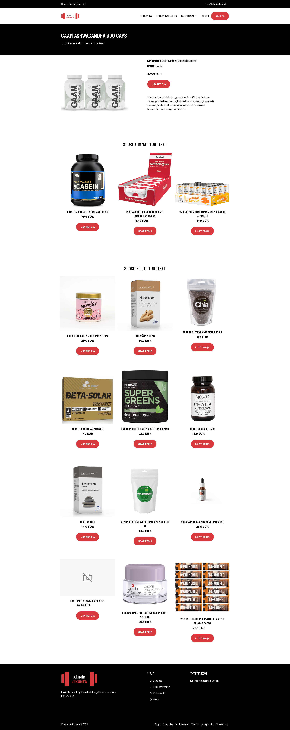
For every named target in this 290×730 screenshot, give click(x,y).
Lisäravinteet (72, 43)
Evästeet (184, 724)
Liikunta (146, 16)
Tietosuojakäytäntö (202, 724)
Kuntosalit (189, 16)
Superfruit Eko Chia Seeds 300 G (202, 332)
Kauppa (220, 16)
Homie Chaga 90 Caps (202, 429)
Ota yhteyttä (170, 724)
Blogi (205, 16)
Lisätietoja (159, 84)
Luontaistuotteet (94, 43)
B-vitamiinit (87, 522)
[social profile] (84, 4)
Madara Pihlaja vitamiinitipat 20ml (202, 522)
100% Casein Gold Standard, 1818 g (87, 212)
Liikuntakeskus (166, 16)
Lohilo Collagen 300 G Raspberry (87, 336)
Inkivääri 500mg (145, 336)
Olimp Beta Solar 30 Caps (87, 429)
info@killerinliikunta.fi (216, 4)
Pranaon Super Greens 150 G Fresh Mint (145, 429)
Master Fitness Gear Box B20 (87, 601)
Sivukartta (222, 724)
